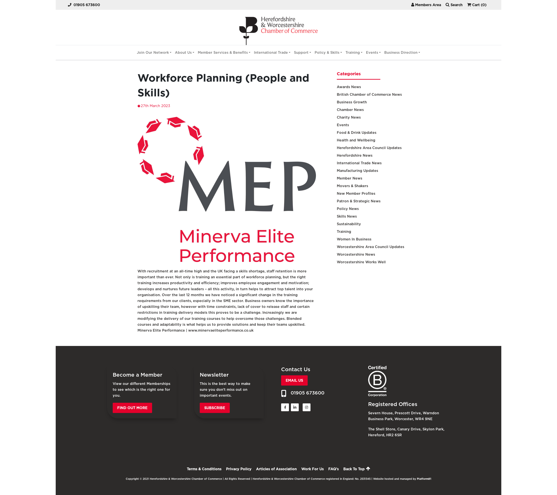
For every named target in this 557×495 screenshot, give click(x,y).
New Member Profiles (356, 193)
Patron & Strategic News (359, 201)
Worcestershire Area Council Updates (370, 247)
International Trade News (359, 163)
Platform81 (424, 478)
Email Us (294, 380)
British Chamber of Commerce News (369, 94)
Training (353, 52)
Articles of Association (276, 469)
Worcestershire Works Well (361, 262)
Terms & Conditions (204, 469)
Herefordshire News (354, 155)
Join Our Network (153, 52)
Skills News (347, 216)
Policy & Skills (327, 52)
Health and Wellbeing (356, 140)
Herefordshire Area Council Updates (369, 148)
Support (301, 52)
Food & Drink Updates (356, 133)
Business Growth (352, 102)
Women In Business (354, 239)
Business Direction (401, 52)
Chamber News (350, 110)
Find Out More (132, 408)
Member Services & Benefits (223, 52)
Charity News (349, 117)
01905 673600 (87, 5)
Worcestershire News (356, 254)
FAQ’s (333, 469)
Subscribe (214, 408)
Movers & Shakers (352, 186)
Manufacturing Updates (357, 171)
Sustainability (349, 224)
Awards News (349, 87)
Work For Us (312, 469)
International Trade (271, 52)
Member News (349, 178)
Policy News (348, 209)
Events (372, 52)
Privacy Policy (239, 469)
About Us (183, 52)
